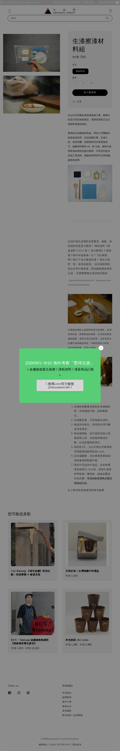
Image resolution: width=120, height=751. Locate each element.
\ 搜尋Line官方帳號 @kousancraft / (60, 385)
